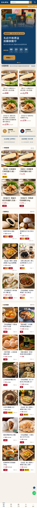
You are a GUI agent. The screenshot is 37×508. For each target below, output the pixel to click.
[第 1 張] (17, 62)
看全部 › (33, 66)
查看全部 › (32, 211)
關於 (33, 506)
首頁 (4, 506)
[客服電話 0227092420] (34, 488)
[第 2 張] (19, 62)
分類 (18, 506)
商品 (11, 506)
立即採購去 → (11, 56)
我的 (26, 506)
